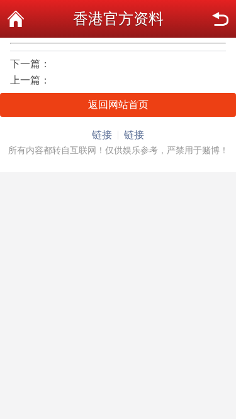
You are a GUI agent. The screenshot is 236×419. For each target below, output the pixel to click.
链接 (102, 134)
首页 (15, 18)
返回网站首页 (118, 104)
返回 (220, 18)
